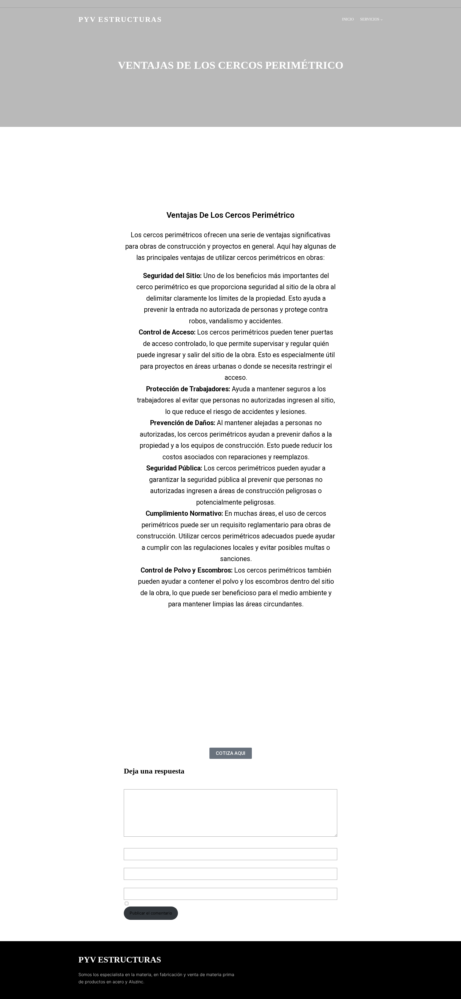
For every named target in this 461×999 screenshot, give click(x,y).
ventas (205, 193)
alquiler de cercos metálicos (273, 178)
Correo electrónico (143, 863)
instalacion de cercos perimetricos (254, 185)
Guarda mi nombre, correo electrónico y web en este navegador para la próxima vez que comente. (222, 903)
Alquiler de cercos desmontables (210, 178)
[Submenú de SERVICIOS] (381, 19)
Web (128, 883)
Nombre (133, 843)
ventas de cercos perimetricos (245, 193)
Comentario (136, 785)
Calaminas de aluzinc (161, 186)
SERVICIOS (369, 19)
